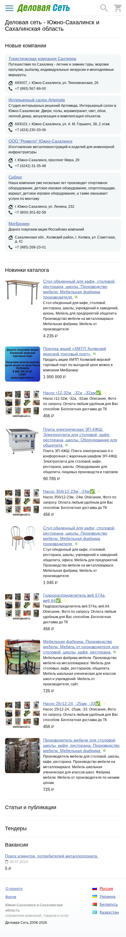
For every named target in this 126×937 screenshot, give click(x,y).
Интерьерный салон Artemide (36, 99)
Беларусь (109, 904)
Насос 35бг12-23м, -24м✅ (69, 491)
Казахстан (109, 912)
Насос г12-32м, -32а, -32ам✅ (72, 392)
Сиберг (15, 177)
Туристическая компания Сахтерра (42, 58)
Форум (10, 897)
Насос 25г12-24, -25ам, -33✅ (72, 703)
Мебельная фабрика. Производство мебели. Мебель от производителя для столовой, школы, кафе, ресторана (81, 646)
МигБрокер (19, 223)
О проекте (14, 889)
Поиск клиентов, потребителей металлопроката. (51, 856)
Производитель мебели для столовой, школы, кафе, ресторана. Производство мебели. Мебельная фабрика (81, 745)
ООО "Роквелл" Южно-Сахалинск (40, 141)
